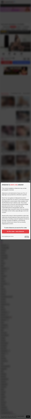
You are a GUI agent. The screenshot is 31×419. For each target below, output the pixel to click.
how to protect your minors (8, 236)
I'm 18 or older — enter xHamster (15, 231)
